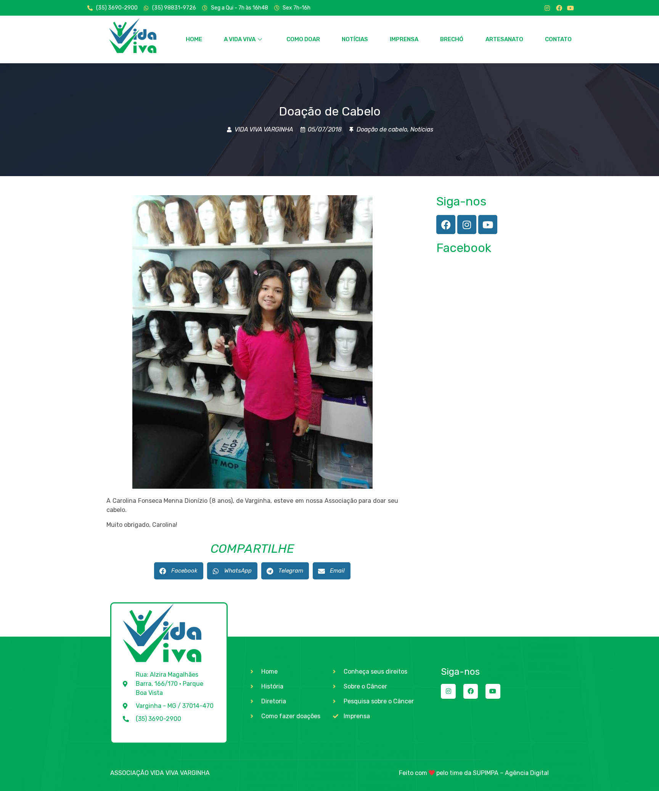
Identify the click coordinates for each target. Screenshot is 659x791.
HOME (194, 39)
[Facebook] (559, 8)
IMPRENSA (404, 39)
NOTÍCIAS (355, 39)
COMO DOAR (303, 39)
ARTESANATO (504, 39)
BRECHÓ (451, 39)
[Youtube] (570, 8)
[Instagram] (547, 8)
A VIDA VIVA (240, 39)
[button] (178, 570)
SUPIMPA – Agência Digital (511, 773)
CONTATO (558, 39)
